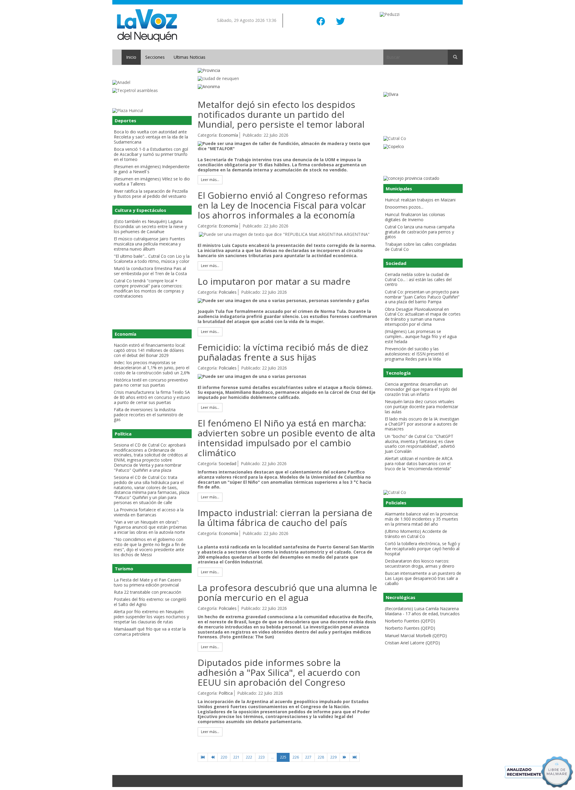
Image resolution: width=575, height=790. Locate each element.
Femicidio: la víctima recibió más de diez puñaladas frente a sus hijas (283, 352)
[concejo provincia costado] (423, 178)
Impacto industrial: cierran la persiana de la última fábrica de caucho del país (285, 517)
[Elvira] (423, 94)
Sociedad (227, 463)
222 (249, 757)
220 (224, 757)
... (272, 757)
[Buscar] (455, 57)
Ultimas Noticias (189, 57)
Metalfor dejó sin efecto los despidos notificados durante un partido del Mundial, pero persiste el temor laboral (281, 114)
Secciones (155, 57)
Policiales (228, 292)
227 (308, 757)
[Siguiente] (345, 757)
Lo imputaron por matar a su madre (274, 281)
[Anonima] (287, 86)
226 (296, 757)
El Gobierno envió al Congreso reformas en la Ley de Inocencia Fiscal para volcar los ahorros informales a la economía (282, 205)
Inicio (131, 57)
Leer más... (210, 179)
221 (236, 757)
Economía (228, 135)
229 (333, 757)
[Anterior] (213, 757)
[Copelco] (423, 146)
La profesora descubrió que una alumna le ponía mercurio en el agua (287, 592)
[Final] (354, 757)
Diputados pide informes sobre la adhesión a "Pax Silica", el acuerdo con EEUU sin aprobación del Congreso (279, 672)
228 (321, 757)
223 (261, 757)
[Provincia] (287, 70)
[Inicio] (203, 757)
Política (226, 693)
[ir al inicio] (147, 25)
